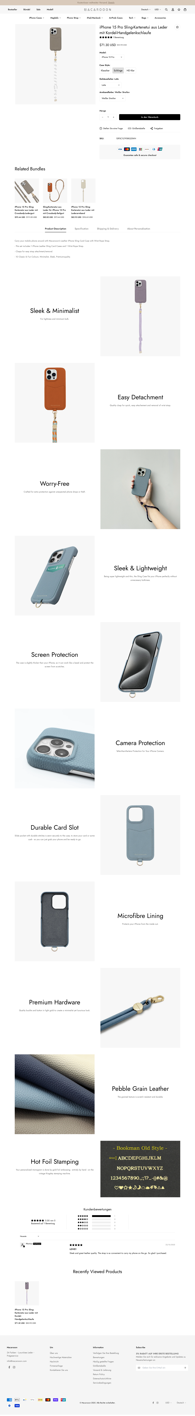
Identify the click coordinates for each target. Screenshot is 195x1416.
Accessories (160, 17)
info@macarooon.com (17, 1361)
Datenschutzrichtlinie (102, 1378)
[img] (76, 1245)
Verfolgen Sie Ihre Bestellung (106, 1353)
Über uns (54, 1353)
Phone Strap (72, 17)
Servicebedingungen (102, 1382)
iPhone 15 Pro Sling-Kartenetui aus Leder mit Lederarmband (82, 210)
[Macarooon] (97, 9)
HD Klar (131, 70)
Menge (102, 110)
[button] (184, 9)
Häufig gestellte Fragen (103, 1361)
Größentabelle (99, 1365)
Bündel (26, 9)
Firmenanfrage (56, 1365)
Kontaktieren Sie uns (59, 1370)
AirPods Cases (116, 17)
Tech (131, 17)
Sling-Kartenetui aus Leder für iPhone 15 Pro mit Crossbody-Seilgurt (54, 210)
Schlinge (118, 70)
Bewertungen (98, 1357)
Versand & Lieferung (102, 1370)
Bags (144, 17)
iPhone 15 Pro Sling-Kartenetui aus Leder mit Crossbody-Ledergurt (26, 210)
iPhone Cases (35, 17)
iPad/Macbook (94, 17)
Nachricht (54, 1361)
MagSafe (54, 17)
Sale (38, 9)
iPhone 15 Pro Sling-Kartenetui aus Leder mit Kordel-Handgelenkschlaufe (26, 1314)
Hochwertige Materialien (61, 1357)
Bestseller (12, 9)
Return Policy (99, 1374)
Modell (50, 9)
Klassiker (105, 70)
